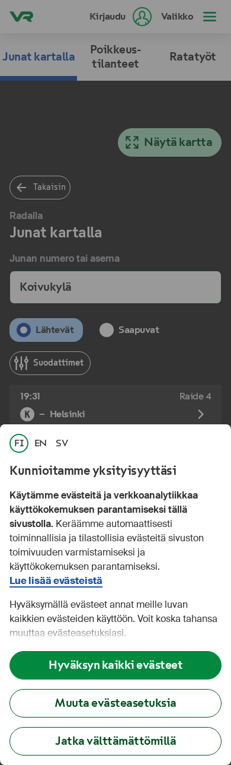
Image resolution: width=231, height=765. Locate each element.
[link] (18, 443)
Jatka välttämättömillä (115, 741)
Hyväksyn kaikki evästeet (115, 665)
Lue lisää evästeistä (55, 580)
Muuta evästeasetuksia (115, 703)
